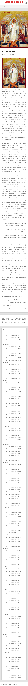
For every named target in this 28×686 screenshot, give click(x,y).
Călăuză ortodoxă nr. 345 (12, 514)
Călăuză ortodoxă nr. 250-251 (13, 675)
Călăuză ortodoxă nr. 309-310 (13, 573)
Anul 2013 (7, 589)
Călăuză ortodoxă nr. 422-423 (13, 378)
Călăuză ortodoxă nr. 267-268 (13, 650)
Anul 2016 (7, 528)
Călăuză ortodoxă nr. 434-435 (13, 360)
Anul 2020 (7, 444)
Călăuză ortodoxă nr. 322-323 (13, 553)
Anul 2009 (7, 670)
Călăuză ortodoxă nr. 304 (12, 582)
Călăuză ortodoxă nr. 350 (12, 505)
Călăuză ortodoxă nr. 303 (12, 584)
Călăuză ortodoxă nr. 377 (12, 455)
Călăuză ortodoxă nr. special (13, 492)
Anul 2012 (7, 614)
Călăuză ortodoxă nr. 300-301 (13, 591)
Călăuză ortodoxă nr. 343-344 (13, 516)
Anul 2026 (7, 333)
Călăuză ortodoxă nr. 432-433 (13, 364)
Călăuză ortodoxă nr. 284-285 (13, 621)
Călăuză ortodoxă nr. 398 (12, 424)
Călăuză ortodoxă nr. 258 (12, 661)
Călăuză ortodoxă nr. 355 (12, 496)
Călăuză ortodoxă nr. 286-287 (13, 618)
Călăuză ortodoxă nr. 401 (12, 419)
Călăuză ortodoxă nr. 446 (12, 342)
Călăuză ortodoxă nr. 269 (12, 646)
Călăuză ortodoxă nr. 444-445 (13, 346)
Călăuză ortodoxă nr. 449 (12, 337)
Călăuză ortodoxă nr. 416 (12, 389)
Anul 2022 (7, 401)
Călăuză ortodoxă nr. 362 (12, 483)
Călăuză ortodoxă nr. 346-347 (13, 512)
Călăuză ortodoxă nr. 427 (12, 371)
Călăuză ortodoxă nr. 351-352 (13, 503)
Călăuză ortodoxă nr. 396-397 (13, 428)
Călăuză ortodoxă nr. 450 (12, 335)
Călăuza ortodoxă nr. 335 (12, 532)
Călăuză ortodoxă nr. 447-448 (13, 339)
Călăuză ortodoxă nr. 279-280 (13, 630)
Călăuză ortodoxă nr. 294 (12, 605)
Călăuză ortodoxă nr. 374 (12, 460)
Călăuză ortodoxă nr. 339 (12, 523)
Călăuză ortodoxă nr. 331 (12, 539)
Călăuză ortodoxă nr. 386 (12, 442)
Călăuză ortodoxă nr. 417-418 (13, 387)
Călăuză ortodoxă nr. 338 (12, 526)
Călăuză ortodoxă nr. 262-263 (13, 657)
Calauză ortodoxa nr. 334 (12, 535)
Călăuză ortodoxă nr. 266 (12, 648)
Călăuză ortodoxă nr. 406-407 (13, 409)
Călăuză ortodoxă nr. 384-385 (13, 446)
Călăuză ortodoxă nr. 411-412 (13, 396)
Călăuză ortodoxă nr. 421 (12, 382)
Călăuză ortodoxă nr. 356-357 (13, 494)
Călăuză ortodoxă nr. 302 (12, 587)
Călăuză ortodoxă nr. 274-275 (13, 639)
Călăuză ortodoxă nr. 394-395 (13, 430)
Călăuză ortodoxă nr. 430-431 (13, 367)
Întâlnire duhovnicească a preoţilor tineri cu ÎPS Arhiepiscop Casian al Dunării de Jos (20, 320)
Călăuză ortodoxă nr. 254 (12, 668)
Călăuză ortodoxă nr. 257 (12, 666)
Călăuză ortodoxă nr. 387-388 (13, 439)
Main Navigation (5, 6)
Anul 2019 (7, 462)
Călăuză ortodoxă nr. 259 (12, 659)
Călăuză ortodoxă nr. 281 (12, 627)
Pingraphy (2, 684)
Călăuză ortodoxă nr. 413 (12, 394)
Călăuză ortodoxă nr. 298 (12, 596)
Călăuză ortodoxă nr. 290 (12, 612)
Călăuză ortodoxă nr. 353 (12, 501)
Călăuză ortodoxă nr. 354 (12, 498)
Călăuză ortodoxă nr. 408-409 (13, 403)
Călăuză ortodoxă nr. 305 (12, 580)
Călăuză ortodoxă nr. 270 (12, 641)
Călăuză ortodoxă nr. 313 (12, 569)
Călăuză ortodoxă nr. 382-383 (13, 449)
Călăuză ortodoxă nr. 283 (12, 623)
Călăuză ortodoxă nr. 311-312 (13, 571)
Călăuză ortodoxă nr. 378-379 (13, 453)
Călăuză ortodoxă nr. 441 (12, 351)
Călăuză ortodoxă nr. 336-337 (13, 530)
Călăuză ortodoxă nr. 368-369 (13, 471)
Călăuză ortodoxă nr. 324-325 (13, 550)
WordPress (14, 684)
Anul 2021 (7, 426)
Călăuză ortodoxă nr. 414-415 (13, 392)
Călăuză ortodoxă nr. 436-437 (13, 358)
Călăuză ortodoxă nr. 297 (12, 598)
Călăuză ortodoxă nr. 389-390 (13, 437)
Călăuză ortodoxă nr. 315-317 (13, 562)
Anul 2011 (7, 634)
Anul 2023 (7, 380)
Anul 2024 (7, 362)
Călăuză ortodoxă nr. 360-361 (13, 487)
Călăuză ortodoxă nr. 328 (12, 544)
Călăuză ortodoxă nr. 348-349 (13, 510)
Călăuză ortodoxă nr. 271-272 (13, 643)
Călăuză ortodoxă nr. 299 (12, 593)
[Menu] (2, 3)
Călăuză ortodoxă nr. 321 (12, 555)
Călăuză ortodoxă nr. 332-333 (13, 537)
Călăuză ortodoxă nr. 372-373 (13, 464)
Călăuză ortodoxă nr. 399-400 (13, 421)
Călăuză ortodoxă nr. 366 (12, 476)
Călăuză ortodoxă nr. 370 (12, 469)
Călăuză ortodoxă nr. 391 (12, 435)
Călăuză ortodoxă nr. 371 (12, 467)
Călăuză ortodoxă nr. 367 (12, 473)
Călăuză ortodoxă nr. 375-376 (13, 458)
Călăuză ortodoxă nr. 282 (12, 625)
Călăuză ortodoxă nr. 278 (12, 632)
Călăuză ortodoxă (14, 2)
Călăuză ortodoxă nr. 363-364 (13, 480)
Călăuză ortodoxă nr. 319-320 (13, 557)
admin (17, 54)
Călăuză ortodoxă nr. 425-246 (13, 373)
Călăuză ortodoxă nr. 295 (12, 603)
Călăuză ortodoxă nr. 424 (12, 376)
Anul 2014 (7, 566)
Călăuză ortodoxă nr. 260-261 (13, 664)
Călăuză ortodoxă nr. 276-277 (13, 637)
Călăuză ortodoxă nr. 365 (12, 478)
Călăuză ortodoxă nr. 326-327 (13, 546)
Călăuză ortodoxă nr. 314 (12, 564)
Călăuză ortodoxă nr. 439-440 (13, 353)
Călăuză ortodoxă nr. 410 (12, 398)
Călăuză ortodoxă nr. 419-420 (13, 385)
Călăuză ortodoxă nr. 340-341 (13, 521)
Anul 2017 (7, 507)
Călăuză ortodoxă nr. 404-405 (13, 411)
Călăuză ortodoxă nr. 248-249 (13, 677)
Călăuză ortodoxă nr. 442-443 (13, 349)
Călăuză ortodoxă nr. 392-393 (13, 433)
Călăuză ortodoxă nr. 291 (12, 609)
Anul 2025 (7, 344)
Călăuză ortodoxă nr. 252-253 (13, 673)
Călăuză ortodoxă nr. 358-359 (13, 489)
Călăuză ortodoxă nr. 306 (12, 578)
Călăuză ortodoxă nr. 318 (12, 560)
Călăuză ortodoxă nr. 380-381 (13, 451)
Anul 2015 (7, 548)
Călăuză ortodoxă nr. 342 (12, 519)
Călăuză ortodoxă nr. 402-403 (13, 417)
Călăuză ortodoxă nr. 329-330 (13, 541)
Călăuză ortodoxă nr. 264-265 (13, 655)
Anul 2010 (7, 652)
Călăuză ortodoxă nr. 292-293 (13, 607)
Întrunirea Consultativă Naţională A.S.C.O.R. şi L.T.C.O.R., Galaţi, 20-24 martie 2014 (7, 319)
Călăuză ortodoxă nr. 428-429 (13, 369)
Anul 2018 (7, 485)
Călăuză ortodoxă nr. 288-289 (13, 616)
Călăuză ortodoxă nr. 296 (12, 600)
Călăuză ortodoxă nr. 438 (12, 355)
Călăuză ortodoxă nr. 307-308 (13, 575)
